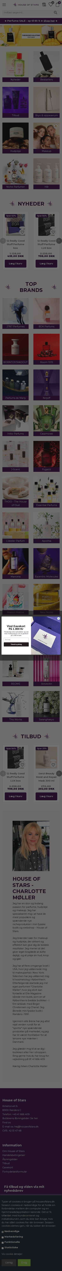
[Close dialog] (58, 618)
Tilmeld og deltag (16, 644)
